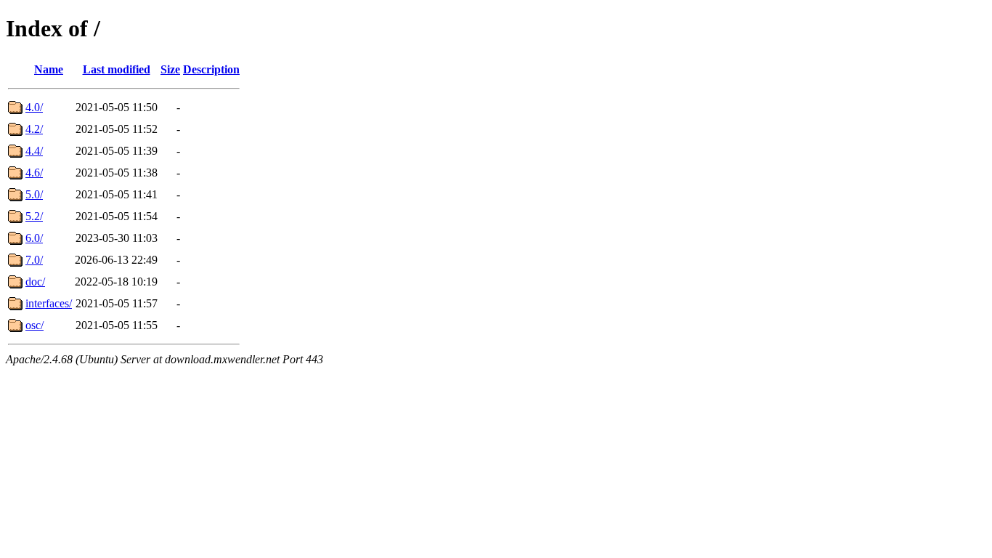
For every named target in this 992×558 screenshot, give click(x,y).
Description (211, 69)
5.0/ (34, 194)
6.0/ (34, 238)
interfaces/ (48, 303)
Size (170, 69)
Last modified (116, 69)
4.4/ (34, 151)
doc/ (35, 281)
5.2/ (34, 216)
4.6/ (34, 172)
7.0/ (34, 260)
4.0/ (34, 107)
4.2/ (34, 129)
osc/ (34, 325)
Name (48, 69)
